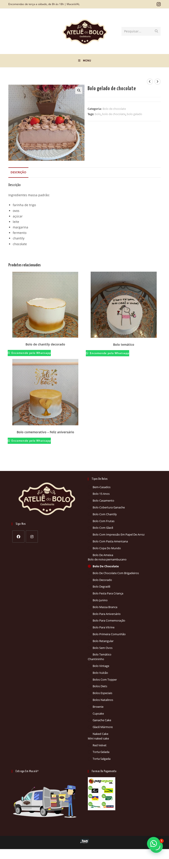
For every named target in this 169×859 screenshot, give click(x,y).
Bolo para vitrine (103, 627)
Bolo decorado (102, 580)
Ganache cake (102, 720)
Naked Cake (100, 734)
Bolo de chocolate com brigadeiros (116, 573)
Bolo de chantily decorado (45, 344)
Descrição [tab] (18, 172)
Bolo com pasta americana (110, 541)
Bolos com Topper (105, 680)
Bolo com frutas (103, 521)
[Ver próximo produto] (157, 81)
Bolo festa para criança (108, 593)
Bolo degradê (101, 586)
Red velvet (100, 745)
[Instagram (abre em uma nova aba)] (158, 4)
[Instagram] (32, 536)
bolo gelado (134, 114)
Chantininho (96, 659)
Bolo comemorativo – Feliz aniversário (45, 432)
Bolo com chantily (105, 514)
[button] (78, 90)
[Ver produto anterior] (150, 81)
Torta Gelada (101, 752)
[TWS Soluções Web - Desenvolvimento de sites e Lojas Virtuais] (84, 841)
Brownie (98, 707)
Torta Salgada (101, 759)
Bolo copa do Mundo (107, 548)
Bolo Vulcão (100, 673)
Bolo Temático (102, 654)
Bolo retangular (103, 641)
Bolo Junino (100, 600)
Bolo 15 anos (101, 494)
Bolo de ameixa (103, 555)
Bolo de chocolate (114, 109)
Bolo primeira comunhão (109, 634)
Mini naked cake (98, 738)
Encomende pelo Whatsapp (31, 353)
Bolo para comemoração (109, 620)
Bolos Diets (100, 686)
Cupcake (98, 713)
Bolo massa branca (105, 607)
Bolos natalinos (103, 700)
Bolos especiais (102, 693)
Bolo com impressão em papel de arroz (119, 534)
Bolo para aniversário (107, 614)
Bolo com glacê (103, 528)
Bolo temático (123, 344)
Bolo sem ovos (102, 648)
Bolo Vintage (101, 666)
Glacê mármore (103, 727)
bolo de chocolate (113, 114)
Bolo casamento (103, 500)
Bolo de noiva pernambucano (107, 559)
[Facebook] (18, 536)
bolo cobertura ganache (109, 507)
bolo (98, 114)
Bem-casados (101, 487)
